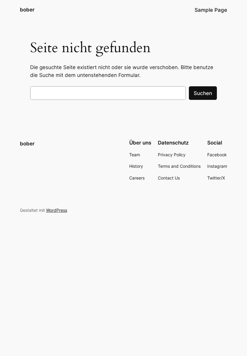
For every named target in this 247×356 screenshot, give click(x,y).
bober (27, 10)
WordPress (56, 210)
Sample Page (211, 10)
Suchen (203, 93)
